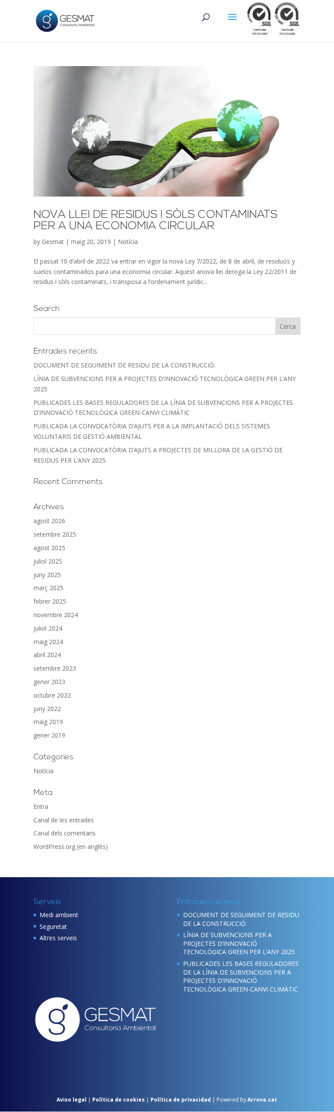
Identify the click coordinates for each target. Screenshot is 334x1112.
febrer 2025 (49, 601)
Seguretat (53, 926)
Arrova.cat (262, 1099)
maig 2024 (48, 642)
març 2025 (48, 588)
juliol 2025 (47, 561)
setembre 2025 (54, 534)
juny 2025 (47, 575)
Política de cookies (119, 1099)
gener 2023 (49, 682)
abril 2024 (47, 655)
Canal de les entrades (63, 820)
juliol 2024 (47, 628)
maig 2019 (48, 722)
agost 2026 (49, 521)
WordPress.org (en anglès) (70, 846)
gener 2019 (49, 735)
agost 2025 (49, 548)
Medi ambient (59, 915)
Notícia (128, 241)
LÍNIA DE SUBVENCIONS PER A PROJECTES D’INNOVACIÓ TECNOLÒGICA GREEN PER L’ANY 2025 (239, 943)
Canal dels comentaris (64, 833)
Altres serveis (58, 938)
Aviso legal (72, 1099)
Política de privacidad (181, 1099)
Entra (40, 806)
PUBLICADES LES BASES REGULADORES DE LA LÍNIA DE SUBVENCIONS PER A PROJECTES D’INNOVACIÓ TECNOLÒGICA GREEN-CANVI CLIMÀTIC (241, 976)
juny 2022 (47, 709)
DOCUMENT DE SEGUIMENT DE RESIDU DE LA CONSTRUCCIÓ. (124, 365)
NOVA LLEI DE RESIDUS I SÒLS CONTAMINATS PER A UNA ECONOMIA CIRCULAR (155, 220)
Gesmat (53, 241)
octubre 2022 (52, 695)
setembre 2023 (54, 668)
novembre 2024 (55, 615)
